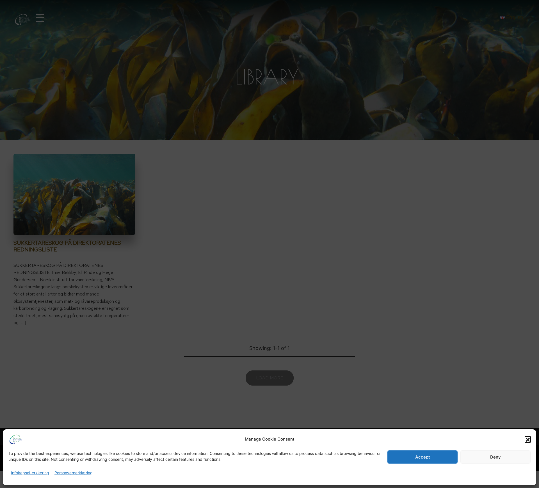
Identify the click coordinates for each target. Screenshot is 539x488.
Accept (422, 457)
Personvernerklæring (73, 472)
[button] (528, 439)
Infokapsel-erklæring (30, 472)
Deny (495, 457)
